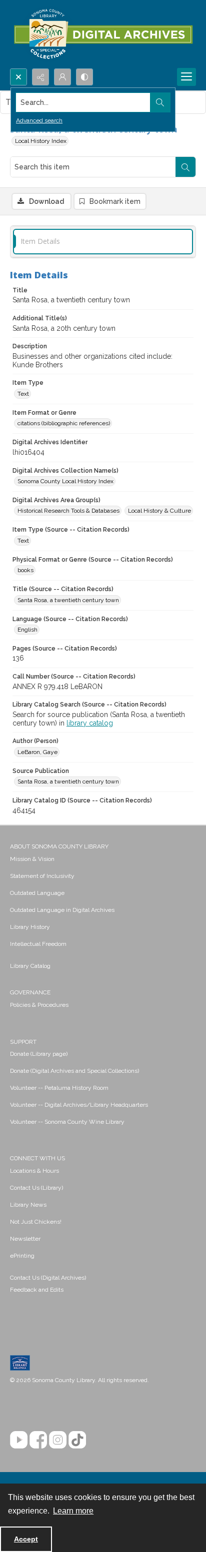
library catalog (89, 723)
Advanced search (39, 120)
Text (23, 393)
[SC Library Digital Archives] (103, 34)
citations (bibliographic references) (64, 423)
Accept (26, 1539)
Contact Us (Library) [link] (36, 1187)
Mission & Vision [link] (32, 858)
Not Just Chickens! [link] (36, 1221)
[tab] (103, 241)
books (26, 570)
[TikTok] (77, 1440)
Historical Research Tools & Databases (69, 510)
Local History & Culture (159, 510)
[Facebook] (38, 1440)
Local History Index (40, 140)
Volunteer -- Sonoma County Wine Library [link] (67, 1121)
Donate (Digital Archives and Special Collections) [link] (74, 1070)
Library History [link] (30, 926)
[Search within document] (186, 167)
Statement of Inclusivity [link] (42, 875)
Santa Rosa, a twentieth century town (68, 600)
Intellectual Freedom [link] (38, 943)
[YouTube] (19, 1440)
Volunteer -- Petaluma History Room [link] (59, 1087)
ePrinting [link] (22, 1255)
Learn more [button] (73, 1511)
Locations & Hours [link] (34, 1170)
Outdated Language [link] (37, 892)
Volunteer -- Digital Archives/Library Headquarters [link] (79, 1104)
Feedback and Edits (37, 1289)
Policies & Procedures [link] (39, 1004)
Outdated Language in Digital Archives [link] (62, 909)
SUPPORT (23, 1041)
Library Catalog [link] (30, 965)
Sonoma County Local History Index (66, 481)
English (28, 629)
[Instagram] (57, 1440)
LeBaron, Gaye (38, 752)
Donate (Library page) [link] (39, 1053)
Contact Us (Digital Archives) (48, 1277)
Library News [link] (28, 1204)
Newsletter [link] (25, 1238)
